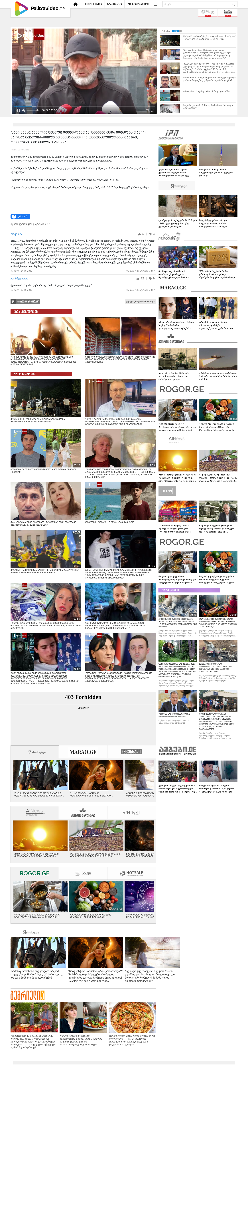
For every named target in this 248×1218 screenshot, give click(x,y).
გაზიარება (22, 216)
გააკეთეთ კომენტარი (28, 301)
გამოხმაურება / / (142, 271)
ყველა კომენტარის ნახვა (140, 301)
